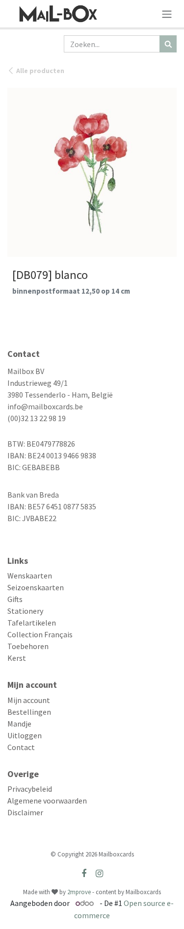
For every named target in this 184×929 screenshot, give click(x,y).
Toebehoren (28, 646)
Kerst (16, 658)
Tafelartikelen (31, 623)
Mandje (19, 723)
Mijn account (28, 700)
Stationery (25, 611)
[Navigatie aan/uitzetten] (167, 13)
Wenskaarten (29, 575)
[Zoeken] (168, 43)
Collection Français (40, 634)
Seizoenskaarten (35, 587)
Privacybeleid (29, 789)
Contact (21, 747)
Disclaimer (25, 812)
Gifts (15, 599)
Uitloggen (24, 735)
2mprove (79, 892)
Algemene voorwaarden (47, 800)
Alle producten (40, 70)
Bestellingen (29, 712)
